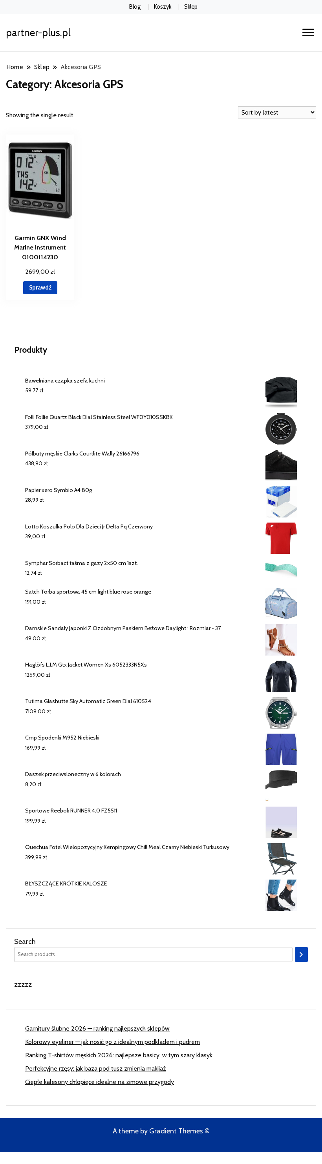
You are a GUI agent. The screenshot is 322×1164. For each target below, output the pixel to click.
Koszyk (162, 6)
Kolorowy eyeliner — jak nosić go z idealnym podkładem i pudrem (112, 1042)
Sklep (191, 6)
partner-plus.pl (38, 32)
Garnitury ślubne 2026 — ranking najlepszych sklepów (97, 1028)
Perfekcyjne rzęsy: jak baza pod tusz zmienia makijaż (95, 1068)
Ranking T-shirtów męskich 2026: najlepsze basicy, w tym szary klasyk (118, 1055)
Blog (135, 6)
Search (25, 941)
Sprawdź (40, 287)
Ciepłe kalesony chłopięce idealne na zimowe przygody (99, 1082)
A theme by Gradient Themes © (161, 1131)
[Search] (301, 954)
